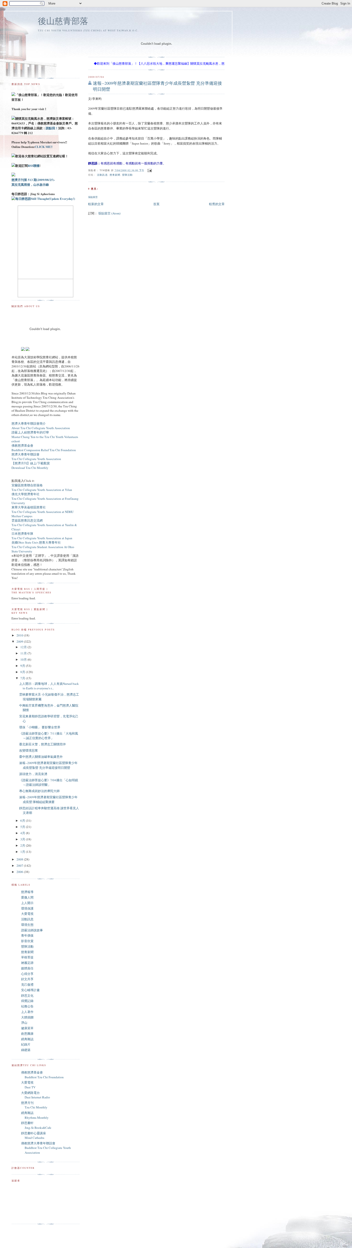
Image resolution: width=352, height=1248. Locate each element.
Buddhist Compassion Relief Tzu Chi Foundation (43, 450)
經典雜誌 (27, 1039)
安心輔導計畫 (30, 990)
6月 (23, 820)
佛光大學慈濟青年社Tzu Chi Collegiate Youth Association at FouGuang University (45, 498)
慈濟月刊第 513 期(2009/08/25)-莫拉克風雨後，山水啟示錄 (33, 182)
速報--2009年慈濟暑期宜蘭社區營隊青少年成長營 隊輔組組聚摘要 (48, 799)
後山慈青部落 (63, 20)
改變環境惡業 (28, 750)
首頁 (156, 204)
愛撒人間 (27, 897)
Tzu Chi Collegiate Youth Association (36, 459)
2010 (20, 635)
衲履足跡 (27, 963)
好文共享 (27, 979)
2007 (20, 865)
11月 (24, 653)
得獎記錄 (27, 1001)
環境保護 (27, 908)
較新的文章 (96, 204)
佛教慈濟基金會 (22, 445)
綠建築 (25, 1050)
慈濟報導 (27, 892)
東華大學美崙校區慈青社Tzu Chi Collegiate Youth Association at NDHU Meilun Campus (42, 511)
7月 (23, 678)
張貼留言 (93, 197)
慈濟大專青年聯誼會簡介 (28, 423)
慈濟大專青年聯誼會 (25, 454)
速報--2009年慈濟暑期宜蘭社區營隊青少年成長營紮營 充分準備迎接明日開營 (157, 86)
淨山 (24, 1022)
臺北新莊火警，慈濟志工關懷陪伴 (42, 744)
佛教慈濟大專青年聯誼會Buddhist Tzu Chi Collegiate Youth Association (46, 1148)
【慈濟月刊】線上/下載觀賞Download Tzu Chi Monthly (30, 465)
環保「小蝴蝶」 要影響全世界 (39, 727)
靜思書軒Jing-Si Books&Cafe (36, 1125)
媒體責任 (27, 968)
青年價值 (27, 935)
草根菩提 (27, 957)
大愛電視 (27, 913)
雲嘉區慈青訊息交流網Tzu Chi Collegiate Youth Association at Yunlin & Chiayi (44, 524)
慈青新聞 (115, 174)
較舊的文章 (217, 204)
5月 (23, 827)
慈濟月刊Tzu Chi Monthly (34, 1105)
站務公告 (27, 1006)
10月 (24, 659)
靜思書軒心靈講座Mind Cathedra (33, 1135)
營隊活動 (127, 174)
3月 (23, 839)
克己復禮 (27, 984)
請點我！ (52, 128)
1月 (23, 851)
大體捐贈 (27, 1017)
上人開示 (27, 903)
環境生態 (27, 924)
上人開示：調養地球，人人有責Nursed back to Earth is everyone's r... (49, 686)
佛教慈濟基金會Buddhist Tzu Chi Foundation (42, 1074)
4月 (23, 833)
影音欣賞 (27, 941)
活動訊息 (102, 174)
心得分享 (27, 974)
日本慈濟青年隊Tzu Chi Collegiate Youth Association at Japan (41, 535)
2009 (20, 641)
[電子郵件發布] (149, 170)
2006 (20, 872)
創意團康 (27, 1033)
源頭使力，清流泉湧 (33, 774)
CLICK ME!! (43, 146)
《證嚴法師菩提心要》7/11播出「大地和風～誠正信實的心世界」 (48, 735)
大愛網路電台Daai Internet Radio (35, 1095)
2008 (20, 859)
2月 (23, 845)
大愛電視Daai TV (28, 1084)
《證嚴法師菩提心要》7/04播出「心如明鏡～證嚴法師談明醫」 (48, 782)
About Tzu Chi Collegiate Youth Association (40, 428)
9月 (23, 665)
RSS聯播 (34, 165)
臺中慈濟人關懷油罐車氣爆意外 (41, 756)
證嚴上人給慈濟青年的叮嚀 (30, 432)
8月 (23, 672)
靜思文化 (27, 995)
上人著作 (27, 1012)
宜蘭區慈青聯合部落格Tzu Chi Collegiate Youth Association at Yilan (41, 487)
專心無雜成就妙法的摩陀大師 (39, 791)
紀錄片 (25, 1044)
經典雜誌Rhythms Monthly (35, 1115)
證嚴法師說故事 (32, 930)
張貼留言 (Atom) (109, 213)
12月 (24, 647)
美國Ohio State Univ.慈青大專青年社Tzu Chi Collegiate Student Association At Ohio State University (42, 546)
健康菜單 (27, 1028)
